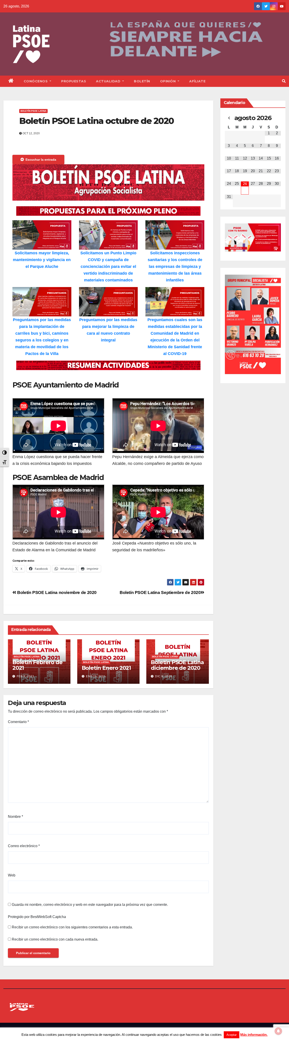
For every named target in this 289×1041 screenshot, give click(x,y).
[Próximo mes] (277, 118)
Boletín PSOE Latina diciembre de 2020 (177, 665)
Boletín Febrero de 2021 (37, 665)
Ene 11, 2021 (96, 676)
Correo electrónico (24, 846)
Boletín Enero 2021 (106, 668)
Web (11, 875)
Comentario (18, 722)
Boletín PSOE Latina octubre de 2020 (96, 121)
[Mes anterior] (229, 118)
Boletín (142, 81)
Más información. (254, 1034)
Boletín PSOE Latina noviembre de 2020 (56, 592)
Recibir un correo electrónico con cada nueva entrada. (55, 939)
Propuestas (73, 81)
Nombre (15, 816)
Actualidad (108, 81)
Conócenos (36, 81)
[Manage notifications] (278, 1031)
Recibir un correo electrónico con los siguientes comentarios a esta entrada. (72, 927)
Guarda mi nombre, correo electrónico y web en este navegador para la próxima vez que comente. (90, 905)
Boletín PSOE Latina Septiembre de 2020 (160, 592)
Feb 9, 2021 (25, 676)
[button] (284, 81)
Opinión (168, 81)
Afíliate (197, 81)
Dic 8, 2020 (163, 676)
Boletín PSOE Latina (33, 111)
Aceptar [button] (231, 1034)
